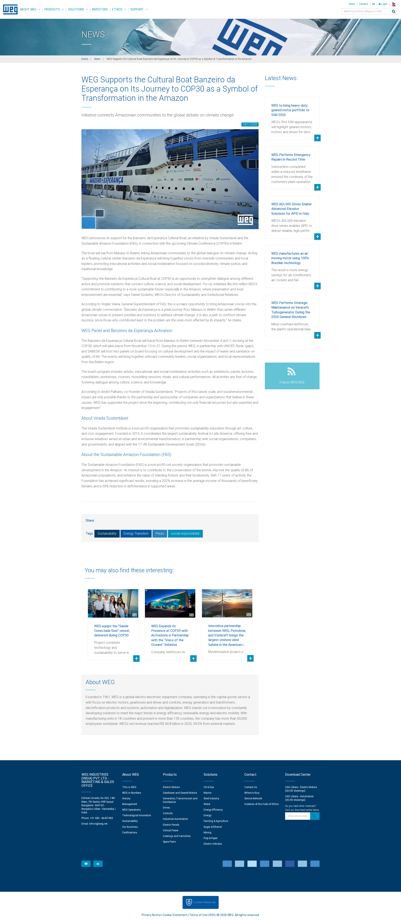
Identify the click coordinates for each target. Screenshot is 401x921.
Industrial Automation (175, 819)
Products (52, 9)
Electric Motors (171, 787)
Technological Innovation (136, 815)
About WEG (28, 9)
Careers (363, 4)
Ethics (117, 9)
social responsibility (185, 533)
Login (384, 4)
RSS (212, 915)
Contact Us (250, 787)
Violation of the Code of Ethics (261, 804)
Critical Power (170, 830)
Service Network (253, 798)
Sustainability (107, 533)
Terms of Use (198, 915)
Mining (207, 832)
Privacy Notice (151, 915)
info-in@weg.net (98, 823)
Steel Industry (211, 798)
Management (129, 804)
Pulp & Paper (210, 838)
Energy (207, 815)
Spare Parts (169, 841)
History (126, 798)
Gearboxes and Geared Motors (180, 792)
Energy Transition (136, 533)
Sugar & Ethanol (213, 826)
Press (160, 533)
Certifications (129, 832)
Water (207, 804)
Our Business (130, 826)
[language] (395, 4)
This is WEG (129, 787)
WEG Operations (131, 809)
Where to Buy (251, 792)
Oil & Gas (209, 787)
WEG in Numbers (131, 792)
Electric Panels (171, 824)
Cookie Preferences (204, 902)
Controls (168, 813)
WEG (9, 9)
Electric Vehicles (213, 843)
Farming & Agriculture (216, 821)
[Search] (394, 11)
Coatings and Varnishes (177, 836)
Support (137, 9)
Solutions (76, 9)
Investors (100, 9)
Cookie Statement (175, 915)
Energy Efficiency (213, 809)
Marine (207, 792)
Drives (166, 807)
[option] (113, 621)
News (352, 4)
